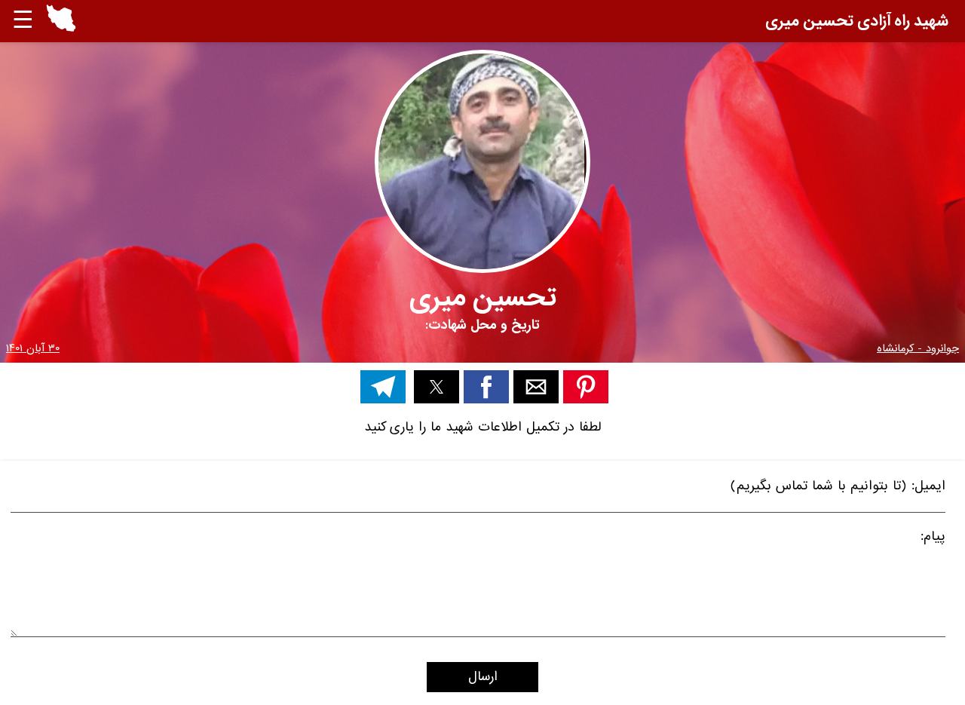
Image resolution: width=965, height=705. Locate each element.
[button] (61, 21)
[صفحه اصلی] (61, 28)
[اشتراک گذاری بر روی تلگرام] (383, 386)
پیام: (933, 539)
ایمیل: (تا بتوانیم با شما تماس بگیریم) (838, 488)
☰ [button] (23, 21)
